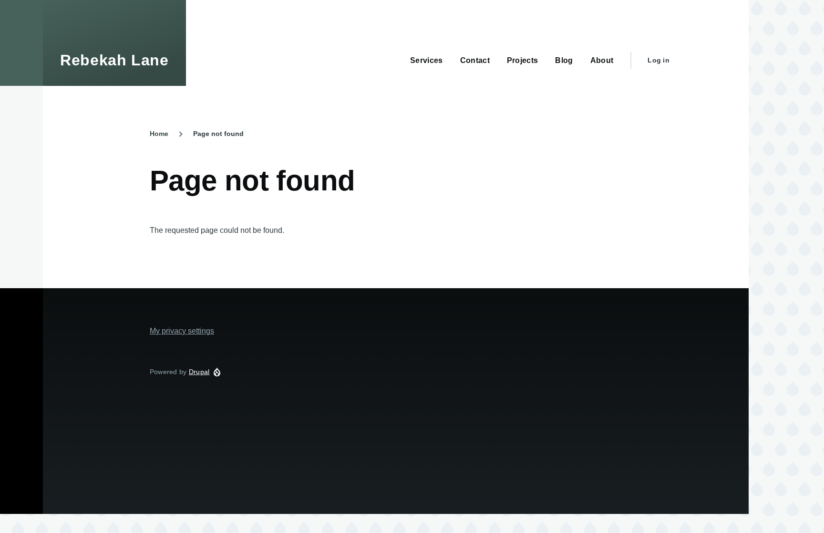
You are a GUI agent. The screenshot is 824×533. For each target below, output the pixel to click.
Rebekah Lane (114, 60)
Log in (659, 60)
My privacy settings (182, 331)
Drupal (199, 372)
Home (159, 133)
